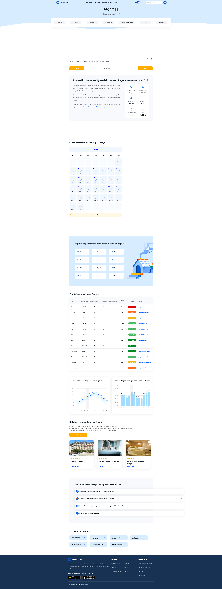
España (97, 2)
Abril (77, 68)
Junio (144, 68)
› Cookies (140, 571)
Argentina (89, 2)
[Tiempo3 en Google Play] (74, 577)
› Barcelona (114, 567)
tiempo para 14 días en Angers (97, 107)
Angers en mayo (143, 329)
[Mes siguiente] (119, 149)
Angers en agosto (144, 345)
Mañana (161, 22)
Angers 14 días (75, 538)
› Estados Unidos (116, 571)
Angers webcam (76, 544)
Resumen (59, 22)
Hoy (145, 22)
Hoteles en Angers (117, 544)
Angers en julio (143, 340)
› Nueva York (127, 567)
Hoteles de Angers (77, 435)
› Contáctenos (142, 575)
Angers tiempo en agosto (117, 537)
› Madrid (126, 563)
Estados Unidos (107, 2)
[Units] (138, 2)
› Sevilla (126, 571)
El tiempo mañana (97, 544)
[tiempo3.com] (63, 2)
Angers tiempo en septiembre (137, 537)
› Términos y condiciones (145, 563)
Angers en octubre (144, 357)
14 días (76, 22)
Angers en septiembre (145, 351)
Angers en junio (143, 334)
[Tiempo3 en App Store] (88, 577)
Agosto (92, 22)
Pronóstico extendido (127, 22)
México (117, 2)
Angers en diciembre (144, 368)
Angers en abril (143, 323)
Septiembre (108, 22)
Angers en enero (143, 307)
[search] (164, 2)
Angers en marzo (143, 318)
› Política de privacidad (144, 567)
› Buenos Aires (115, 563)
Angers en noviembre (145, 362)
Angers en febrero (144, 312)
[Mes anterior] (72, 149)
